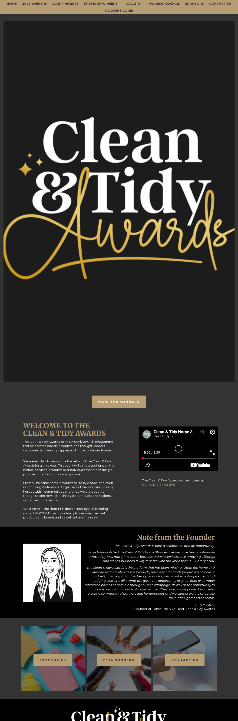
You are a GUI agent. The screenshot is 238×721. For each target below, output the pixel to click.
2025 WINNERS (34, 3)
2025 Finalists (65, 3)
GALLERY (134, 3)
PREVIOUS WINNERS (101, 3)
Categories (53, 660)
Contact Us (220, 3)
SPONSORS (194, 3)
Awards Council (164, 3)
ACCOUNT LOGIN (119, 10)
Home (12, 3)
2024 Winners (119, 660)
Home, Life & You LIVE (158, 484)
